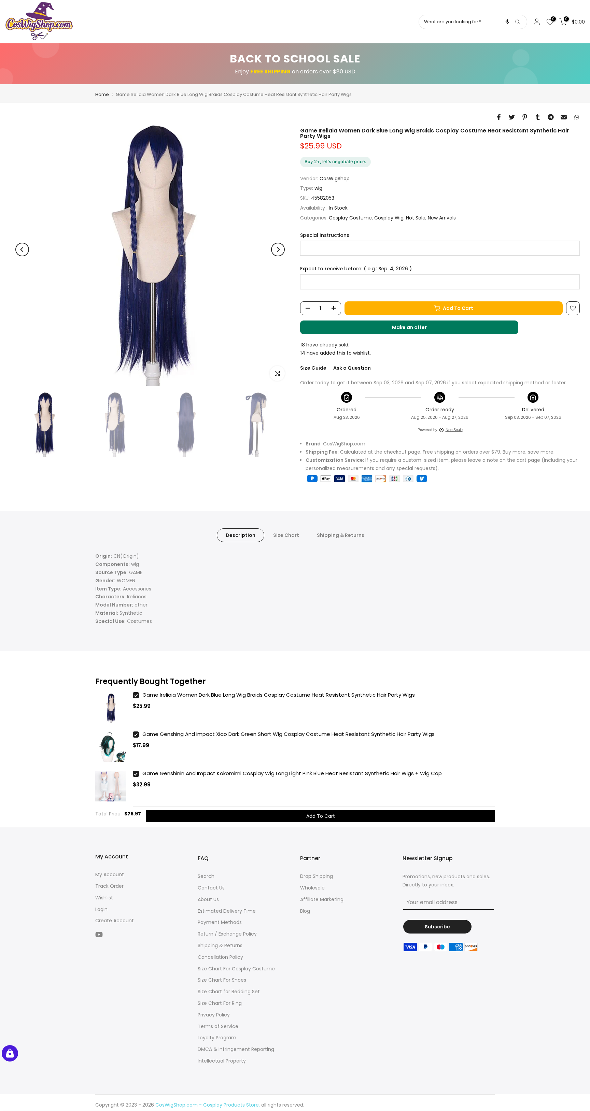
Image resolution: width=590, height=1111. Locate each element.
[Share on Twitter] (512, 117)
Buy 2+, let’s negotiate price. (335, 161)
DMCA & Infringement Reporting (236, 1049)
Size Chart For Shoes (222, 980)
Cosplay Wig (389, 217)
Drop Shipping (316, 876)
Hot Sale (415, 217)
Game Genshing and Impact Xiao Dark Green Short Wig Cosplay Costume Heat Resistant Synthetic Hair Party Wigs (288, 734)
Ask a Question (352, 368)
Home (102, 94)
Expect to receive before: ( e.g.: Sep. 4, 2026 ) (356, 269)
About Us (208, 899)
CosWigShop (335, 178)
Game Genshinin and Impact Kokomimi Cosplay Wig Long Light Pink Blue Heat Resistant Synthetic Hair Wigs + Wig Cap (292, 773)
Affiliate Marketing (321, 899)
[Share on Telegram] (551, 117)
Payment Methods (220, 922)
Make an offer (416, 329)
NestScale (454, 430)
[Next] (278, 249)
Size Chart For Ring (220, 1003)
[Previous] (22, 249)
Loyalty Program (217, 1037)
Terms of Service (218, 1026)
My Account (109, 874)
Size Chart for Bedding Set (229, 991)
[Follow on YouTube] (99, 934)
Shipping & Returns (340, 535)
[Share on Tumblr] (538, 117)
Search (206, 876)
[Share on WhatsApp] (577, 117)
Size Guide (313, 368)
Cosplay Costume (350, 217)
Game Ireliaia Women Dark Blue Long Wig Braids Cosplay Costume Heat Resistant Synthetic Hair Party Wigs (278, 694)
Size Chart (286, 535)
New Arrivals (442, 217)
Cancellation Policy (220, 957)
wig (318, 188)
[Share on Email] (564, 117)
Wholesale (312, 887)
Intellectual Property (222, 1060)
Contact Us (211, 887)
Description (240, 535)
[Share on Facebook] (499, 117)
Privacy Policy (214, 1014)
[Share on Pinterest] (525, 117)
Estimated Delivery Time (227, 911)
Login (101, 909)
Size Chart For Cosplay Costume (236, 968)
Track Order (109, 886)
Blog (305, 911)
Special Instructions (324, 235)
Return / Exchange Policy (227, 933)
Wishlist (104, 897)
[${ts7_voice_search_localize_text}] (507, 22)
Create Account (114, 920)
